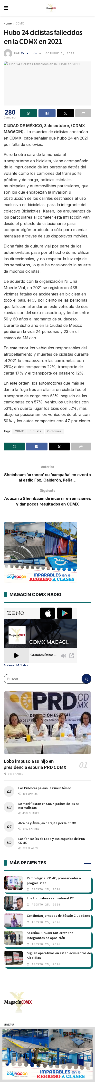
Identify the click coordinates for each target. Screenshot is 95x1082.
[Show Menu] (6, 8)
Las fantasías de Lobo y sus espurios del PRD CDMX (51, 840)
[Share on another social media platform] (83, 113)
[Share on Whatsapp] (28, 113)
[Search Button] (86, 679)
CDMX (20, 23)
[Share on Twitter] (65, 113)
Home (8, 23)
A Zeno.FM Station (16, 665)
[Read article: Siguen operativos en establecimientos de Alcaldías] (13, 958)
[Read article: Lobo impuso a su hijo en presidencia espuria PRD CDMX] (47, 722)
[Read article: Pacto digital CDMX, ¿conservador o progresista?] (13, 883)
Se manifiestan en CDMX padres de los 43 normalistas (48, 805)
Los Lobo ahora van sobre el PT (50, 898)
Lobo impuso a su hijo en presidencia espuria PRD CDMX (35, 764)
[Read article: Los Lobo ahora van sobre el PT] (13, 903)
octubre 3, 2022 (60, 53)
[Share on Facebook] (47, 113)
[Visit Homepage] (51, 8)
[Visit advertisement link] (47, 1054)
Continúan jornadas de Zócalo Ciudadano (58, 915)
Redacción (29, 53)
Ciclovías (54, 431)
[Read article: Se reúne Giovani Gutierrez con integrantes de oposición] (13, 938)
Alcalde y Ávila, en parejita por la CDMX (47, 823)
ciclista (36, 431)
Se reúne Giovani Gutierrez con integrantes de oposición (50, 935)
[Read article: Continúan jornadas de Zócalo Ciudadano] (13, 920)
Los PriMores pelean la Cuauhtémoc (44, 788)
